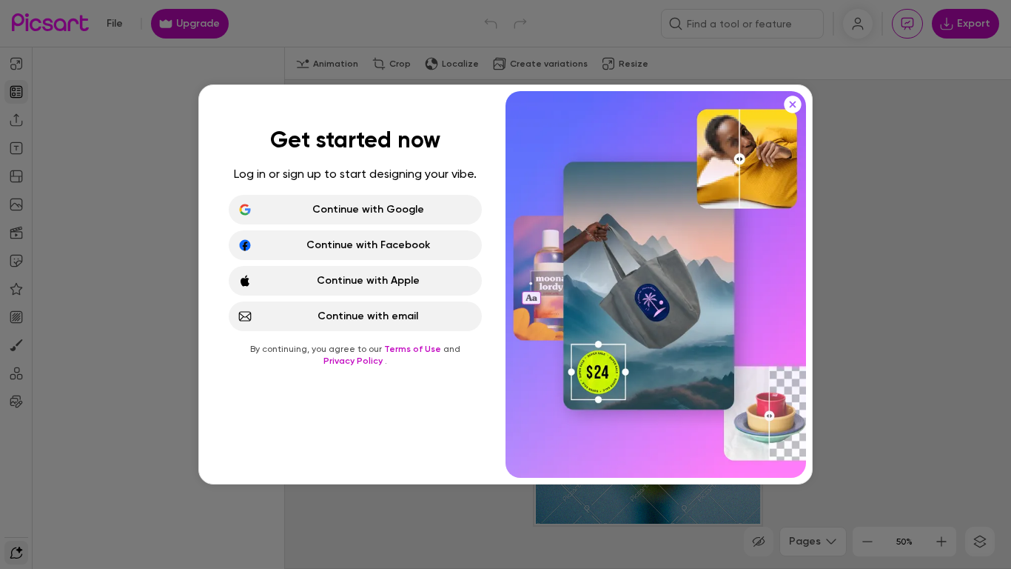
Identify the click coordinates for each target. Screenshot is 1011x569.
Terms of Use (413, 349)
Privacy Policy (354, 361)
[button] (505, 284)
